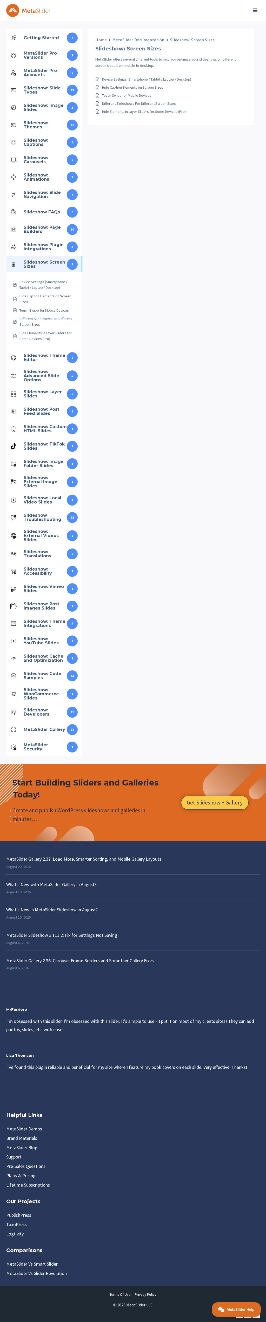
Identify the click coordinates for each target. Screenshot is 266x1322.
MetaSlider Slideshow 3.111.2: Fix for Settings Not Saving (61, 935)
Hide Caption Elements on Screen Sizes (132, 87)
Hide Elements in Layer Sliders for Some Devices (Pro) (144, 111)
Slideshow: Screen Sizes (192, 39)
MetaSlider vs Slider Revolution (36, 1273)
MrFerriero (16, 1009)
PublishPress (18, 1215)
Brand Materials (21, 1138)
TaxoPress (16, 1224)
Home (101, 39)
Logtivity (15, 1234)
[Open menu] (255, 10)
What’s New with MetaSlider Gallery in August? (51, 884)
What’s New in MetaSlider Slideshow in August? (52, 910)
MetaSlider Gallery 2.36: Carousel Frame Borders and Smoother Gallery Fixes (80, 961)
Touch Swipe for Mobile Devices (126, 95)
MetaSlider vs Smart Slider (32, 1264)
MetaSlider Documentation (138, 39)
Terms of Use (120, 1294)
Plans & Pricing (21, 1176)
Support (14, 1157)
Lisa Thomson (20, 1055)
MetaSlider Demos (24, 1129)
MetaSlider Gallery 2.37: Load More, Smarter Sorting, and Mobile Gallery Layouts (83, 859)
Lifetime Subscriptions (28, 1185)
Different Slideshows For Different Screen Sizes (139, 103)
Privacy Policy (145, 1294)
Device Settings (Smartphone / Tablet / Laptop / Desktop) (146, 79)
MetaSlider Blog (21, 1147)
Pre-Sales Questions (25, 1166)
